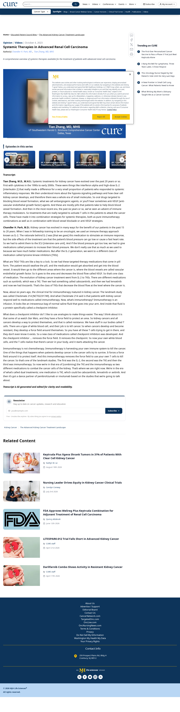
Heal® (127, 12)
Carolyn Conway (53, 487)
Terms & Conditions (90, 628)
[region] (91, 97)
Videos (145, 12)
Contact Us (90, 612)
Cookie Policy (112, 110)
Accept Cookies (121, 117)
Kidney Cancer (10, 427)
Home (6, 34)
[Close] (130, 74)
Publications (136, 12)
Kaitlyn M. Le (51, 463)
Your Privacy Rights (90, 641)
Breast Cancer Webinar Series (81, 12)
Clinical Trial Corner (116, 12)
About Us (90, 603)
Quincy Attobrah (53, 519)
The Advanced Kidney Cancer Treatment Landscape (43, 427)
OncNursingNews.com (90, 625)
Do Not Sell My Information (90, 635)
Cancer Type (39, 11)
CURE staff (50, 543)
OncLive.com (90, 622)
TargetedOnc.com (90, 619)
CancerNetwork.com (90, 616)
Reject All (101, 117)
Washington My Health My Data (90, 638)
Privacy (90, 631)
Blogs (66, 12)
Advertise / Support (90, 606)
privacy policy (56, 416)
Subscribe (112, 410)
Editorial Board (90, 609)
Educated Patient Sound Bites (24, 34)
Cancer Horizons (100, 12)
